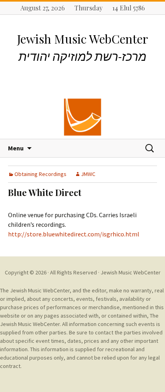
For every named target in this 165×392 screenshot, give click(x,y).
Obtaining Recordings (40, 174)
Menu (16, 148)
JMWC (88, 174)
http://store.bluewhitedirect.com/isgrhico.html (73, 234)
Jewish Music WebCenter (131, 272)
